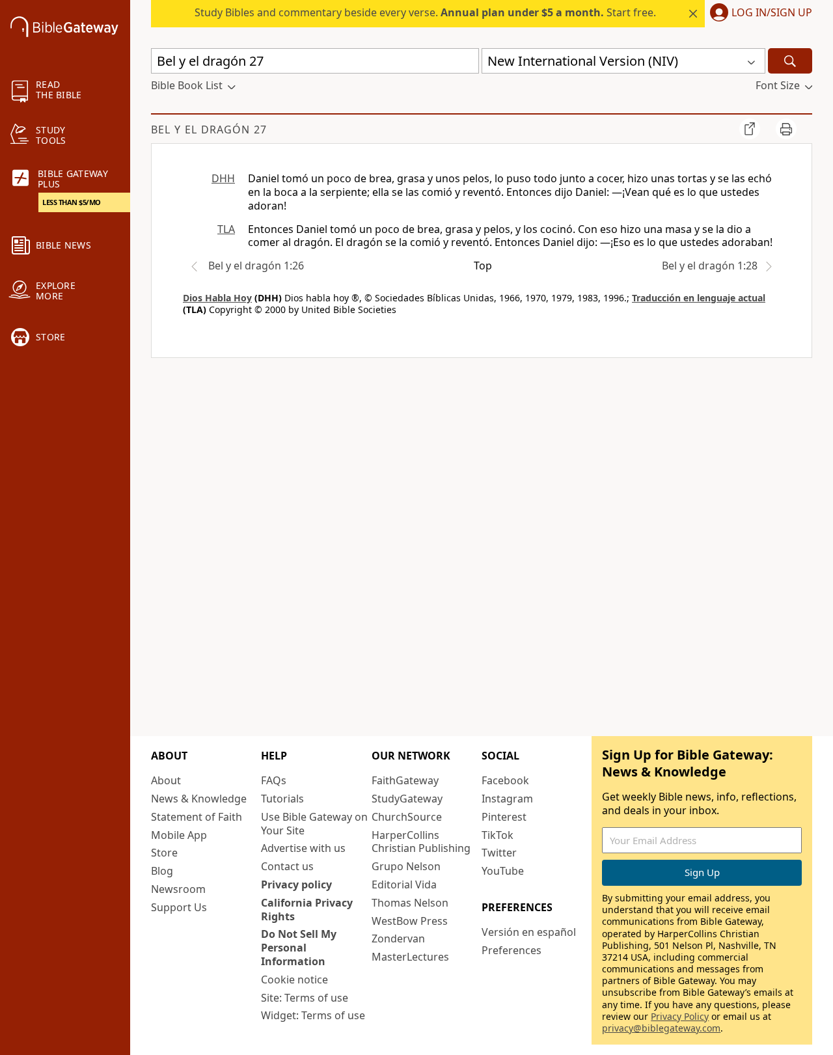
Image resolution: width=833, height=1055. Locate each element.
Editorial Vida (404, 884)
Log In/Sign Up (771, 13)
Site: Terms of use (304, 998)
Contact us (287, 866)
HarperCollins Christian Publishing (421, 842)
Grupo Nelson (406, 866)
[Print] (786, 128)
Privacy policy (296, 884)
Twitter (499, 852)
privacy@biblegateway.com (661, 1028)
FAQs (273, 780)
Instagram (507, 798)
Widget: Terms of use (313, 1015)
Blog (162, 871)
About (166, 780)
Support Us (179, 907)
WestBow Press (410, 921)
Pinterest (504, 817)
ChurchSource (407, 817)
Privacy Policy (680, 1016)
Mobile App (179, 835)
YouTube (503, 871)
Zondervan (398, 938)
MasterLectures (410, 957)
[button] (758, 13)
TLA (226, 229)
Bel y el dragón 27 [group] (209, 129)
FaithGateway (405, 780)
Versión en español (529, 932)
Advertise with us (303, 848)
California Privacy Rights (307, 910)
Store (164, 852)
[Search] (790, 61)
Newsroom (178, 889)
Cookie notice (294, 979)
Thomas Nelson (410, 903)
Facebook (505, 780)
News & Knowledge (199, 798)
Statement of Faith (196, 817)
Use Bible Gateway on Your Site (314, 824)
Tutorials (282, 798)
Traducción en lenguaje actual (698, 298)
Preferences (511, 950)
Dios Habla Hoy (217, 298)
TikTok (497, 835)
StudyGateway (407, 798)
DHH (223, 178)
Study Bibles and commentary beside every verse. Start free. (425, 12)
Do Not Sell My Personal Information (298, 947)
